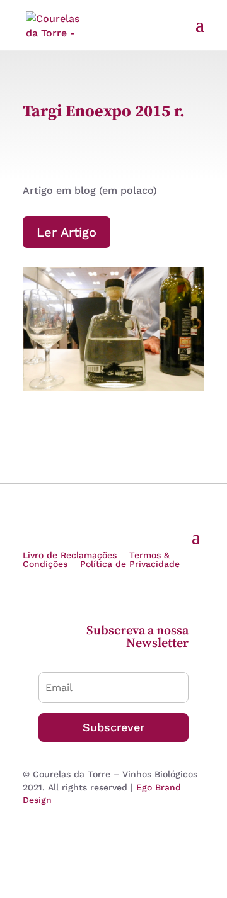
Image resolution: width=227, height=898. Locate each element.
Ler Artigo (66, 232)
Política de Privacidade (130, 564)
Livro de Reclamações (70, 555)
